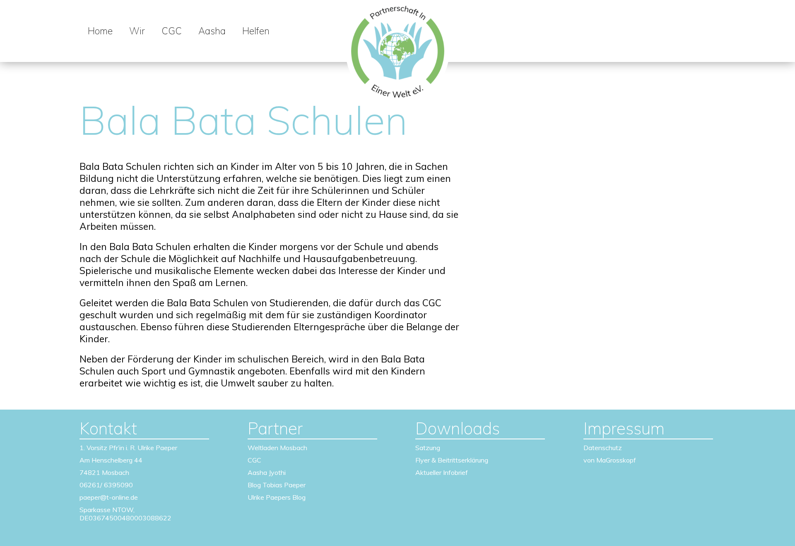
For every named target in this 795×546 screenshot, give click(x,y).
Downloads (457, 428)
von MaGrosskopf (609, 460)
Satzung (427, 447)
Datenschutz (602, 447)
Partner (275, 428)
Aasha (212, 31)
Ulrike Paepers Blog (277, 497)
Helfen (256, 31)
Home (100, 31)
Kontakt (108, 428)
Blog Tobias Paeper (277, 485)
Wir (137, 31)
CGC (171, 31)
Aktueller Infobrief (441, 472)
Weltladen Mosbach (277, 447)
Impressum (624, 428)
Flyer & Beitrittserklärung (451, 460)
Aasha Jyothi (267, 472)
